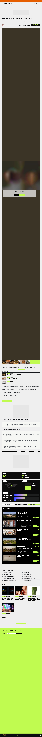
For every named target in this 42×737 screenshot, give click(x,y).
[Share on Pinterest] (39, 25)
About (21, 630)
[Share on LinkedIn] (33, 25)
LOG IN (16, 194)
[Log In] (36, 3)
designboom (24, 25)
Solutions (12, 630)
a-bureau (28, 25)
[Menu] (39, 3)
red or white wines (21, 368)
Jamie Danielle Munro (9, 24)
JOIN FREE (22, 194)
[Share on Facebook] (35, 25)
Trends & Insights (5, 630)
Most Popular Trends (20, 566)
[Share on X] (37, 25)
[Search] (34, 3)
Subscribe (19, 633)
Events (16, 630)
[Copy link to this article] (32, 25)
